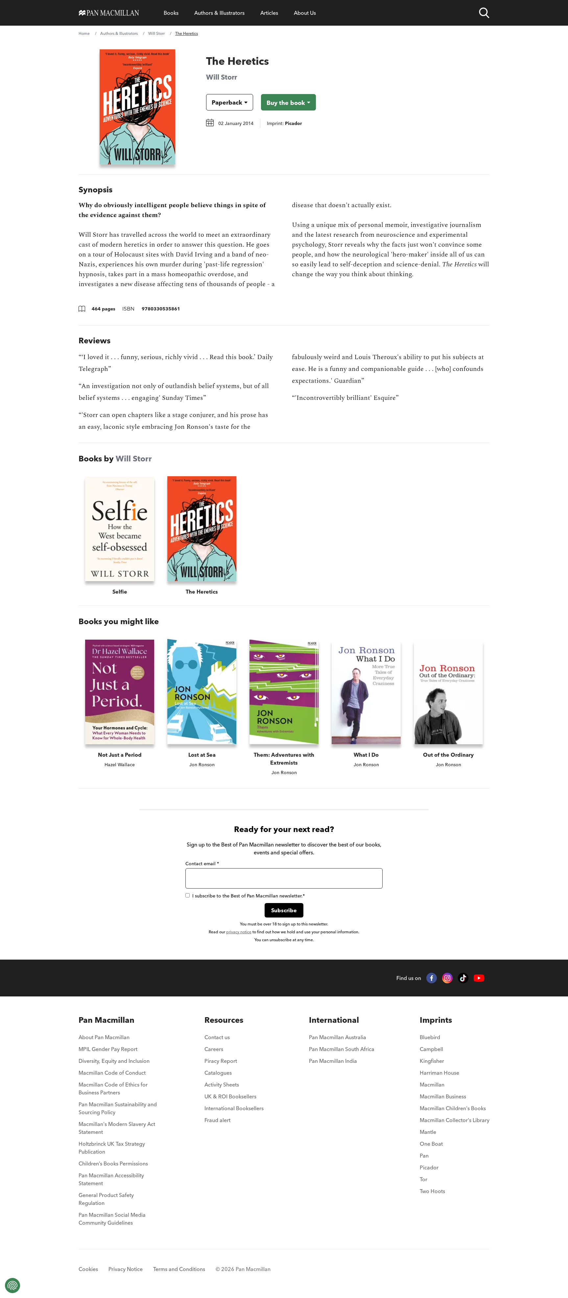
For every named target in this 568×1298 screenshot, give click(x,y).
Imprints (436, 1020)
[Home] (109, 13)
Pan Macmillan (106, 1020)
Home (84, 33)
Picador (429, 1167)
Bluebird (430, 1037)
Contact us (217, 1037)
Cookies (88, 1269)
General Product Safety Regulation (106, 1199)
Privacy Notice (125, 1269)
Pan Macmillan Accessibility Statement (111, 1179)
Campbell (431, 1049)
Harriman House (439, 1072)
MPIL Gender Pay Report (108, 1049)
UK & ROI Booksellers (230, 1096)
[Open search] (484, 13)
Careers (213, 1049)
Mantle (428, 1132)
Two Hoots (432, 1191)
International (334, 1020)
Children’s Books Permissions (113, 1163)
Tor (423, 1179)
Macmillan (432, 1084)
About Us (305, 13)
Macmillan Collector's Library (454, 1120)
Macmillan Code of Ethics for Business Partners (113, 1088)
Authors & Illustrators (219, 13)
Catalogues (218, 1072)
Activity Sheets (221, 1084)
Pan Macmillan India (333, 1061)
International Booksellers (234, 1108)
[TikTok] (463, 978)
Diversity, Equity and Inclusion (114, 1061)
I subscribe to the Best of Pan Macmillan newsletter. (248, 896)
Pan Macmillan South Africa (341, 1049)
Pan (424, 1155)
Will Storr (156, 33)
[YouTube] (479, 978)
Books (171, 13)
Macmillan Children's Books (453, 1108)
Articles (269, 13)
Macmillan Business (443, 1096)
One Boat (431, 1143)
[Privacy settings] (12, 1285)
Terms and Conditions (179, 1269)
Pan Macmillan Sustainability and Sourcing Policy (118, 1108)
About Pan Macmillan (104, 1037)
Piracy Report (220, 1061)
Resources (223, 1020)
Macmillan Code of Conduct (112, 1072)
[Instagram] (447, 978)
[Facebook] (431, 978)
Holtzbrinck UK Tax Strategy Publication (112, 1147)
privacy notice (238, 931)
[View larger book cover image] (137, 106)
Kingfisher (432, 1061)
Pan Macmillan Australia (337, 1037)
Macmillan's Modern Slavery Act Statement (117, 1128)
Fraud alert (217, 1120)
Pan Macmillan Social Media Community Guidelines (112, 1219)
